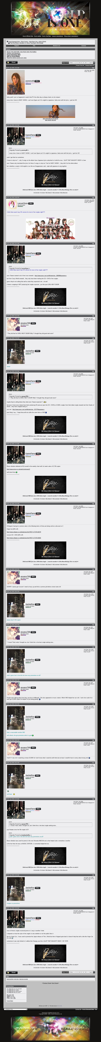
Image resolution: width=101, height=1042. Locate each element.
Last (90, 62)
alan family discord (50, 120)
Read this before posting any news (17, 58)
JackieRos (30, 351)
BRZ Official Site (63, 192)
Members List (56, 45)
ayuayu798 (25, 323)
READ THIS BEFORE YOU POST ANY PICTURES (21, 52)
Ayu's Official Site (28, 36)
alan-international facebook (50, 118)
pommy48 (30, 81)
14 (85, 62)
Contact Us (78, 1009)
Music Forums (24, 41)
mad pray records (23, 979)
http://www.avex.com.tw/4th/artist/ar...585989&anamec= (51, 275)
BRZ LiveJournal (56, 192)
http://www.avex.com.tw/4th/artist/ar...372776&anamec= (28, 409)
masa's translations (57, 36)
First (71, 62)
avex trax (16, 979)
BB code (9, 994)
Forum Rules (10, 1000)
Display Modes (89, 65)
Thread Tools (79, 65)
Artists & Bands (42, 41)
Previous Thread (47, 983)
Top (96, 1009)
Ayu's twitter (37, 36)
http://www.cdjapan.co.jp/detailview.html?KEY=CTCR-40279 (24, 532)
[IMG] (8, 997)
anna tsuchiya (10, 979)
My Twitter (42, 192)
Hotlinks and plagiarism (13, 53)
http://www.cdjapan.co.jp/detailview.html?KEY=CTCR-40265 (24, 538)
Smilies (8, 996)
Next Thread (55, 983)
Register (16, 45)
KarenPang (30, 135)
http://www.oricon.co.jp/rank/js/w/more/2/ (18, 469)
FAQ (34, 45)
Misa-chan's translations (71, 36)
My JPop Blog (37, 192)
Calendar (83, 45)
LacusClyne (23, 203)
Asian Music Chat (33, 41)
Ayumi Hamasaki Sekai (14, 41)
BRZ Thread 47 (49, 192)
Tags (7, 976)
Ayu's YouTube (46, 36)
